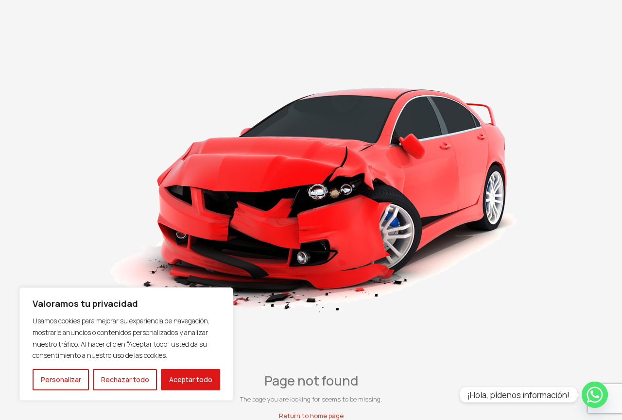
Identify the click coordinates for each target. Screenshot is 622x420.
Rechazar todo (125, 379)
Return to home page (311, 415)
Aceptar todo (190, 379)
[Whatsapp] (595, 395)
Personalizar (61, 379)
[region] (126, 344)
